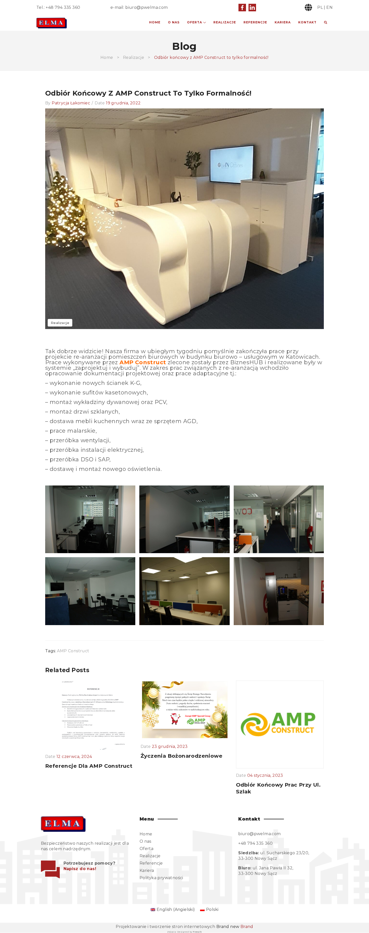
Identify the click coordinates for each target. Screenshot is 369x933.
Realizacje (224, 22)
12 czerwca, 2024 (74, 757)
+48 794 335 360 (63, 7)
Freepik (197, 931)
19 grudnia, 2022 (123, 103)
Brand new (234, 926)
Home (154, 22)
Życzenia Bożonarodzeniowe (181, 756)
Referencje (255, 22)
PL (320, 7)
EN (329, 7)
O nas (173, 22)
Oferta (194, 22)
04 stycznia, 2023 (265, 776)
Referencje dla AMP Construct (88, 766)
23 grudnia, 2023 (170, 747)
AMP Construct (73, 650)
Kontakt (307, 22)
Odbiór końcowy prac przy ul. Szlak (278, 788)
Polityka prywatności (161, 877)
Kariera (283, 22)
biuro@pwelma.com (146, 7)
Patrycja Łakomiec (71, 103)
